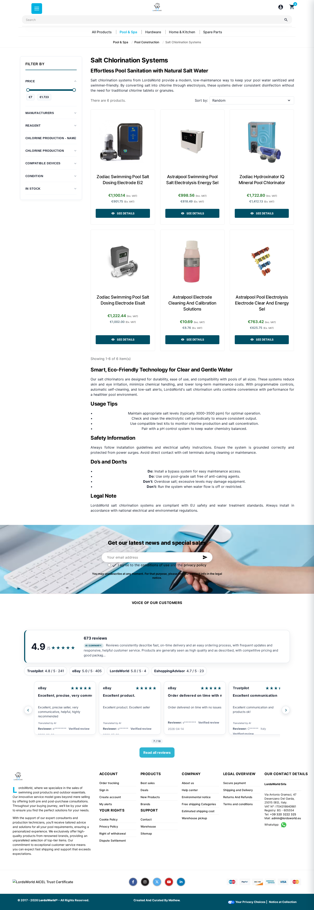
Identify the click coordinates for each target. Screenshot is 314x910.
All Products (102, 32)
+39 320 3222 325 (283, 814)
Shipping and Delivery (238, 790)
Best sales (148, 783)
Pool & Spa (129, 32)
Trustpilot (241, 688)
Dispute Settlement (112, 840)
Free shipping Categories (199, 804)
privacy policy (195, 565)
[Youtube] (169, 882)
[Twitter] (157, 882)
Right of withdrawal (112, 833)
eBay (42, 688)
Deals (144, 790)
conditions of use (155, 565)
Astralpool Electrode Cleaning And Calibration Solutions (192, 303)
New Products (150, 797)
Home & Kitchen (182, 32)
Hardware (153, 32)
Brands (145, 804)
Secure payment (234, 783)
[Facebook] (133, 882)
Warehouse (148, 826)
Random (219, 100)
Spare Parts (212, 32)
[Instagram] (145, 882)
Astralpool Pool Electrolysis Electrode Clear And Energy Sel (262, 303)
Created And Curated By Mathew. (157, 900)
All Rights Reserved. (74, 900)
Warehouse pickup (194, 818)
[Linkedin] (181, 882)
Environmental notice (196, 797)
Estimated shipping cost (198, 811)
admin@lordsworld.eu (286, 818)
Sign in (104, 790)
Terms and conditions (238, 804)
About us (188, 783)
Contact (146, 819)
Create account (110, 797)
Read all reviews (157, 752)
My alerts (105, 804)
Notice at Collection (282, 902)
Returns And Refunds (237, 797)
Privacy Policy (108, 826)
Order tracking (109, 783)
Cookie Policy (108, 819)
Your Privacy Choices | (251, 902)
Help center (190, 790)
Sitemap (146, 833)
